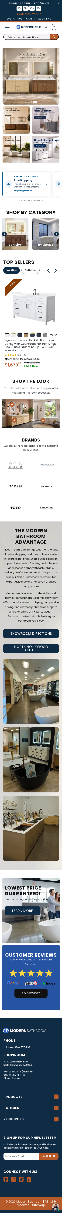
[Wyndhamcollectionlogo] (15, 465)
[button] (7, 27)
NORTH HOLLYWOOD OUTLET (31, 648)
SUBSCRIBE (48, 1156)
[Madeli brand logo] (15, 486)
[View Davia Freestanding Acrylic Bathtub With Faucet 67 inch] (43, 420)
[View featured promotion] (31, 76)
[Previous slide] (7, 76)
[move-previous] (48, 271)
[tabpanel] (31, 324)
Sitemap (38, 1205)
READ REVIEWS (31, 993)
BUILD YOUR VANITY (29, 13)
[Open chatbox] (55, 1207)
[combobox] (31, 37)
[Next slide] (55, 76)
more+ (53, 334)
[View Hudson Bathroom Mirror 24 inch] (12, 404)
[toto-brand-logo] (15, 507)
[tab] (27, 102)
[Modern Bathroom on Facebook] (5, 1179)
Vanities (12, 270)
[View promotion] (16, 120)
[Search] (54, 37)
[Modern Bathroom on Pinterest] (29, 1179)
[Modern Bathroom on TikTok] (21, 1179)
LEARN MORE (22, 910)
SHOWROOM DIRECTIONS (31, 633)
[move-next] (56, 271)
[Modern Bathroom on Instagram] (13, 1179)
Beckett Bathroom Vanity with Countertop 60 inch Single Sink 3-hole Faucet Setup (31, 345)
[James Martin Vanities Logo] (46, 465)
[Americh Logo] (46, 486)
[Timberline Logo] (46, 507)
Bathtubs (30, 270)
